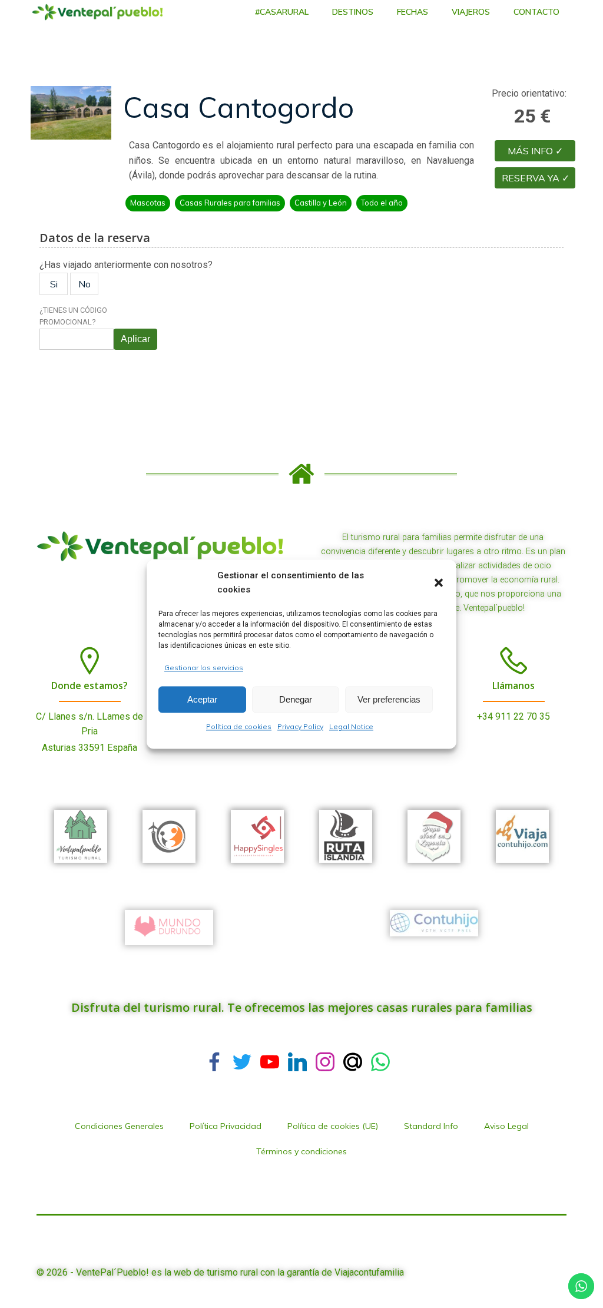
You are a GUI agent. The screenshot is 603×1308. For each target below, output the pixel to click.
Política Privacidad (225, 1126)
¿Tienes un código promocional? (73, 316)
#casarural (282, 11)
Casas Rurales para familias (230, 202)
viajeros (471, 11)
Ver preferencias (388, 699)
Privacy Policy (300, 727)
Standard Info (431, 1126)
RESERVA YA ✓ (535, 178)
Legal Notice (351, 727)
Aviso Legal (506, 1126)
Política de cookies (238, 727)
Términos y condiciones (301, 1151)
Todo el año (382, 202)
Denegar (295, 699)
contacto (536, 11)
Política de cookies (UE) (332, 1126)
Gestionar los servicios (203, 667)
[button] (439, 582)
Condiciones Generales (119, 1126)
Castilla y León (320, 202)
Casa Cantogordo (238, 107)
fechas (412, 11)
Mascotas (147, 202)
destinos (352, 11)
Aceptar (202, 699)
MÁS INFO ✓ (535, 151)
